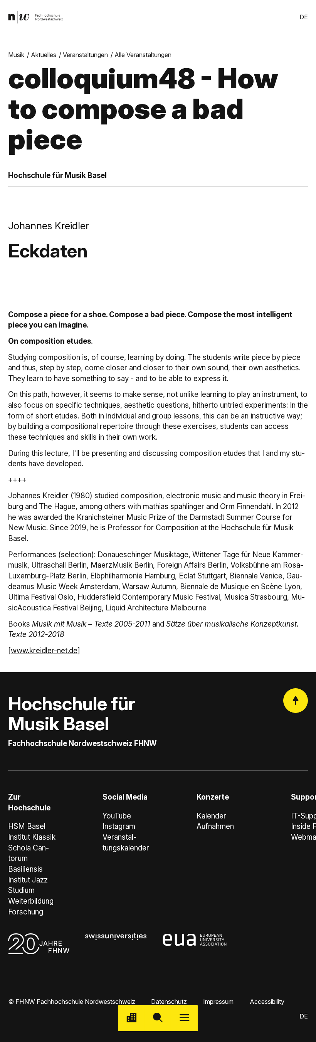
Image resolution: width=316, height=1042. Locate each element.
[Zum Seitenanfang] (295, 700)
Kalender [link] (211, 816)
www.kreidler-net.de (44, 650)
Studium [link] (21, 890)
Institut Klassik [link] (31, 837)
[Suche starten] (158, 1018)
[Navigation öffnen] (184, 1018)
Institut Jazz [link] (28, 880)
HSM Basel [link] (26, 826)
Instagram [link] (119, 826)
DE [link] (303, 17)
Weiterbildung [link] (31, 901)
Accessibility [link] (267, 1001)
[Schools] (131, 1018)
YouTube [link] (117, 816)
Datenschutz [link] (169, 1001)
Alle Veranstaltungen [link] (142, 55)
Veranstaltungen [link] (85, 55)
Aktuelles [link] (43, 55)
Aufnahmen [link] (215, 826)
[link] (35, 17)
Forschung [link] (25, 912)
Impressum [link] (218, 1001)
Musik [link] (16, 55)
